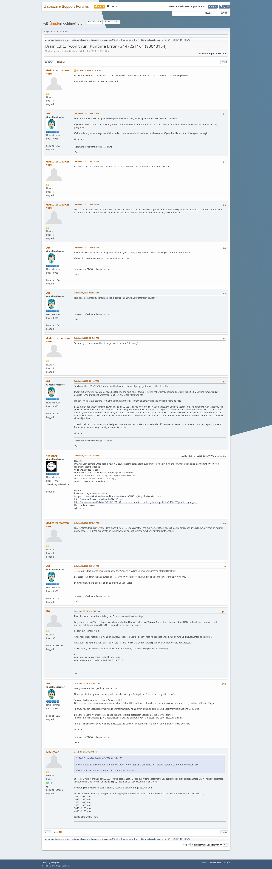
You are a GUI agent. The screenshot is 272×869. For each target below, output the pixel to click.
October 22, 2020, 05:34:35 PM (86, 566)
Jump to (186, 844)
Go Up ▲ (226, 862)
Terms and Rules (214, 862)
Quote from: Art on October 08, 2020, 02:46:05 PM (100, 758)
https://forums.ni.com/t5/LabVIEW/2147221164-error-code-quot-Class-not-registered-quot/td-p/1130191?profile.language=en (136, 502)
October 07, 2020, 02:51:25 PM (86, 161)
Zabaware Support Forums (66, 6)
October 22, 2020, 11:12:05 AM (86, 523)
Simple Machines (62, 866)
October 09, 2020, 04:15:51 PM (86, 338)
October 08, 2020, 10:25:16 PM (86, 293)
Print (224, 62)
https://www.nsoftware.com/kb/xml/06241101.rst (98, 499)
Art (48, 113)
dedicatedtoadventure (58, 72)
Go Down (49, 62)
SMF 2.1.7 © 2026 (48, 866)
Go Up (47, 832)
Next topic (221, 53)
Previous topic (206, 53)
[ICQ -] (47, 782)
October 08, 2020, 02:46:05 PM (86, 247)
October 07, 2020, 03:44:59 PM (86, 204)
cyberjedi (52, 455)
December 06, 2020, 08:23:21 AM (87, 611)
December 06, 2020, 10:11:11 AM (87, 683)
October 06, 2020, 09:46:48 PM (86, 113)
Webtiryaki (55, 863)
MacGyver (52, 752)
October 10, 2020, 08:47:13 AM (86, 456)
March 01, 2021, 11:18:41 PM (85, 752)
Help (204, 862)
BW (48, 611)
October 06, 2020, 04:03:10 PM (88, 70)
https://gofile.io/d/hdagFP (120, 472)
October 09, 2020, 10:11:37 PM (86, 381)
